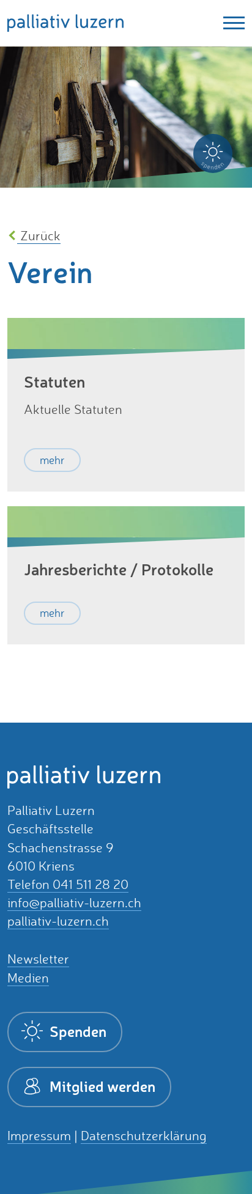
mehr (52, 459)
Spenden (76, 1031)
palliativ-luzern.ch (58, 921)
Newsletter (38, 959)
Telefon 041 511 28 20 (67, 884)
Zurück (39, 235)
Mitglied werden (100, 1086)
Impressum (39, 1135)
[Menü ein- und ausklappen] (230, 23)
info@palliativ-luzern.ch (74, 902)
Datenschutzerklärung (144, 1135)
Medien (28, 978)
